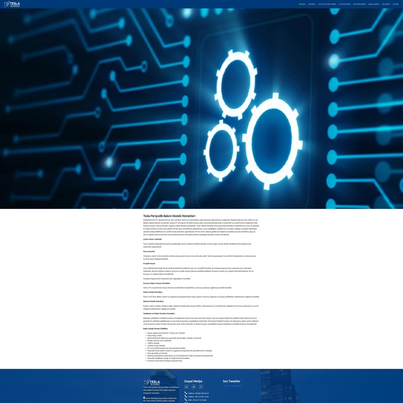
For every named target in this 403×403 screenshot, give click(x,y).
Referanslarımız (359, 4)
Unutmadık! (386, 4)
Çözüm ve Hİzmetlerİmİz (327, 4)
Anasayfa (302, 4)
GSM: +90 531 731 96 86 (197, 400)
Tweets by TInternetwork (232, 386)
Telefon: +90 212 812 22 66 (198, 397)
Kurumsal (312, 4)
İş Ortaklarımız (345, 4)
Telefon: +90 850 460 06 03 (198, 393)
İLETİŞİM (395, 4)
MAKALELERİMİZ (373, 4)
